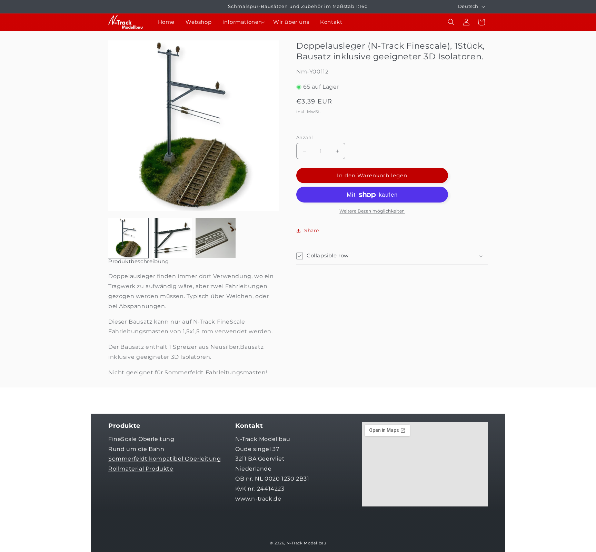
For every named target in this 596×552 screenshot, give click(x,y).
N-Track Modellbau (306, 543)
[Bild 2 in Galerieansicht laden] (172, 238)
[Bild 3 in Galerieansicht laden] (216, 238)
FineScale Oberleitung (141, 438)
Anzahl (304, 137)
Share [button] (311, 230)
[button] (242, 22)
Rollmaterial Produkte (140, 468)
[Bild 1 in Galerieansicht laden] (128, 238)
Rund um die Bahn (136, 448)
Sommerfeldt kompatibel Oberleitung (164, 458)
